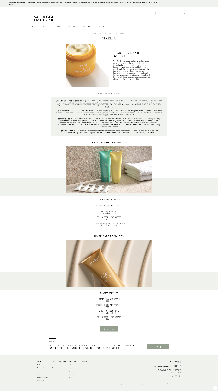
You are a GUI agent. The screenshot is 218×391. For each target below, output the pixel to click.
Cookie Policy (127, 384)
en (188, 13)
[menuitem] (34, 26)
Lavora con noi (40, 380)
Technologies (73, 361)
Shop (152, 13)
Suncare (53, 371)
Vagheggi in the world (42, 377)
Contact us (171, 13)
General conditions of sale (157, 384)
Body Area (71, 364)
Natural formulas (41, 371)
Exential (71, 377)
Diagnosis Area (73, 367)
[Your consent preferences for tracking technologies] (215, 388)
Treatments (62, 361)
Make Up (53, 374)
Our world (40, 361)
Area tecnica (84, 367)
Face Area (71, 374)
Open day (83, 371)
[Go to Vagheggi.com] (43, 19)
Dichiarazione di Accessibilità (173, 384)
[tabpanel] (109, 116)
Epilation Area (72, 371)
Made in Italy (40, 374)
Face (59, 367)
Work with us (161, 13)
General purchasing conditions (140, 384)
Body (59, 364)
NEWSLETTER (54, 341)
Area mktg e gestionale (87, 364)
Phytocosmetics (41, 367)
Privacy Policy (118, 384)
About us (39, 364)
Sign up (157, 346)
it (185, 13)
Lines (53, 361)
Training (84, 361)
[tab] (105, 93)
